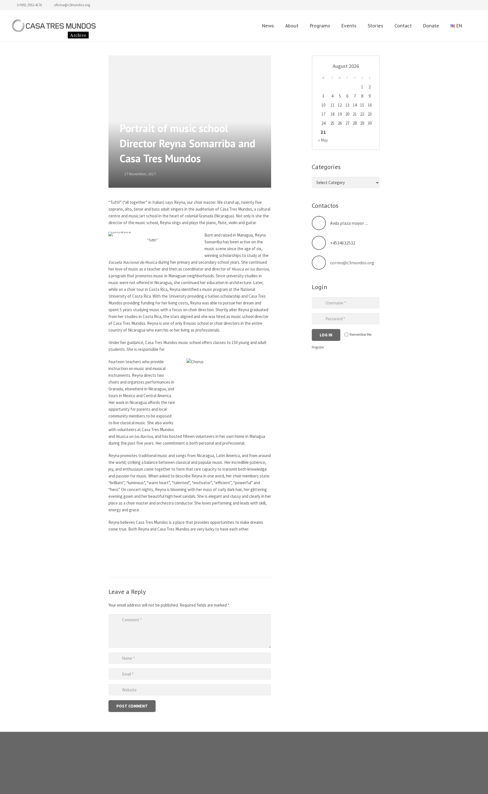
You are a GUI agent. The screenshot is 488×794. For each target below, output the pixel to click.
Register (318, 347)
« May (323, 140)
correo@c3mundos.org (352, 262)
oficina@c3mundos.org (72, 5)
